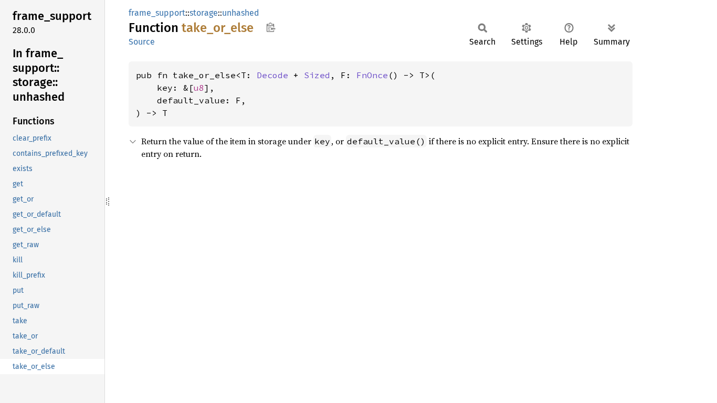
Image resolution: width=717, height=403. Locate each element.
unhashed (240, 13)
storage (203, 13)
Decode (272, 75)
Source (142, 42)
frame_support (157, 13)
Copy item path (270, 27)
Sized (317, 75)
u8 (199, 87)
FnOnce (372, 75)
